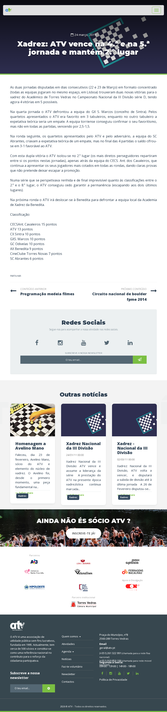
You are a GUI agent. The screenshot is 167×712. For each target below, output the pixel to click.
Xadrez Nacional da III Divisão (83, 446)
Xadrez (22, 495)
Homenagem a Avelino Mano (30, 446)
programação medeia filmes (47, 293)
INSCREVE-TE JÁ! (83, 533)
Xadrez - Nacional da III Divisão (132, 448)
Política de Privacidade (113, 679)
